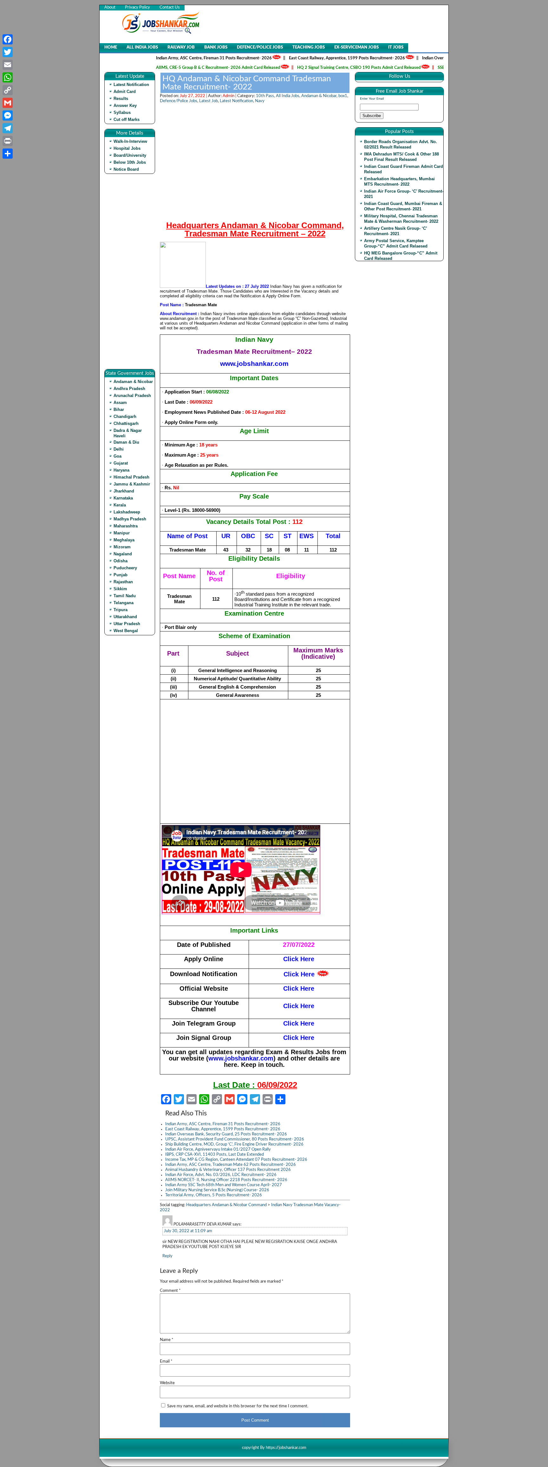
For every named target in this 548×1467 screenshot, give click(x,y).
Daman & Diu (126, 442)
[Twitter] (7, 52)
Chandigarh (125, 416)
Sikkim (120, 588)
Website (167, 1383)
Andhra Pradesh (129, 388)
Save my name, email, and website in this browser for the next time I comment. (237, 1406)
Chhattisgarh (126, 423)
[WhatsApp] (7, 77)
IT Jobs (395, 47)
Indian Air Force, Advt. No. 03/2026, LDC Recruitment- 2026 (221, 1175)
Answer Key (125, 105)
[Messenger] (7, 115)
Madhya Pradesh (130, 519)
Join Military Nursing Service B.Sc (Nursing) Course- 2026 (217, 1190)
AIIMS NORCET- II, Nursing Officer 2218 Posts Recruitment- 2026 (226, 1180)
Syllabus (122, 112)
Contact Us (170, 7)
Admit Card (125, 91)
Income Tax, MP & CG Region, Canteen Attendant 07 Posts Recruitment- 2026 (236, 1160)
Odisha (120, 560)
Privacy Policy (137, 7)
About (109, 7)
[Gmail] (7, 102)
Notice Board (126, 169)
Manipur (122, 533)
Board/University (130, 155)
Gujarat (121, 463)
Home (110, 47)
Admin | (230, 96)
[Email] (7, 64)
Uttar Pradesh (127, 623)
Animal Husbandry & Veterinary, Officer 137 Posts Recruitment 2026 (228, 1170)
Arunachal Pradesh (132, 395)
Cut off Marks (127, 119)
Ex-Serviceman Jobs (356, 47)
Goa (117, 456)
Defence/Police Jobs (260, 47)
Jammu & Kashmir (132, 484)
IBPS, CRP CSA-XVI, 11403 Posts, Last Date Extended (214, 1155)
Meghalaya (124, 540)
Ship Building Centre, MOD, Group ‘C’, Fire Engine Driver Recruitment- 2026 (234, 1144)
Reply (167, 1256)
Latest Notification (131, 84)
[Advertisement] (131, 274)
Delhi (119, 449)
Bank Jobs (215, 47)
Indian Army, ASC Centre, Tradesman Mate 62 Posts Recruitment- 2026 (230, 1165)
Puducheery (125, 567)
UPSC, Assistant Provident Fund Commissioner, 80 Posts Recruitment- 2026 (234, 1139)
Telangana (124, 602)
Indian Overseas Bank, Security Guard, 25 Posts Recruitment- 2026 (226, 1134)
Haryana (121, 470)
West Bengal (126, 630)
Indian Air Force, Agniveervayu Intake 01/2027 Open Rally (218, 1149)
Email (166, 1361)
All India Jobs (142, 47)
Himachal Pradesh (131, 477)
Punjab (120, 574)
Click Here (299, 974)
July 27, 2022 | (194, 96)
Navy (259, 101)
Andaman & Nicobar (133, 381)
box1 (342, 96)
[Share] (7, 153)
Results (121, 98)
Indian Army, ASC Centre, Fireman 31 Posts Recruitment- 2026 (186, 58)
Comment (170, 1291)
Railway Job (181, 47)
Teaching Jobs (308, 47)
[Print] (7, 141)
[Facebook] (7, 39)
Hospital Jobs (127, 148)
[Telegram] (7, 128)
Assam (120, 402)
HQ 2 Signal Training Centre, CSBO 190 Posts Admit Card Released (331, 68)
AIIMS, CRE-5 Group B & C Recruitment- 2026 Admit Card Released (190, 68)
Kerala (120, 505)
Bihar (119, 409)
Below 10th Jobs (130, 162)
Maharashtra (126, 526)
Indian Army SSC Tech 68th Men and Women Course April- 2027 (223, 1185)
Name (166, 1340)
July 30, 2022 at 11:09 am (188, 1231)
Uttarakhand (125, 616)
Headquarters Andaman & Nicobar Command (226, 1205)
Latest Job (208, 101)
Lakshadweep (127, 512)
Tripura (120, 609)
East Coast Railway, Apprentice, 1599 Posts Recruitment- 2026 (319, 58)
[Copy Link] (7, 90)
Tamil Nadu (125, 595)
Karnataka (123, 498)
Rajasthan (123, 581)
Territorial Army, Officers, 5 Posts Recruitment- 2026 (213, 1195)
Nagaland (123, 554)
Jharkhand (124, 491)
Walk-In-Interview (130, 141)
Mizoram (122, 547)
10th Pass (265, 96)
